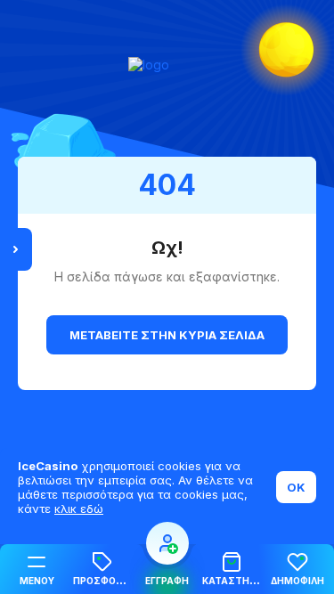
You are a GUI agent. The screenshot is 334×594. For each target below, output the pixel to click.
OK (296, 487)
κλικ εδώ (78, 508)
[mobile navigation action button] (167, 543)
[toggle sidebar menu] (16, 249)
